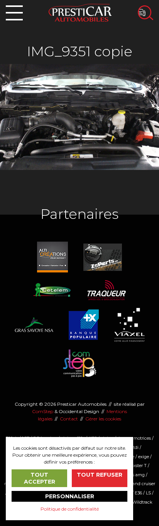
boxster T (137, 465)
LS (148, 493)
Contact (69, 419)
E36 (138, 493)
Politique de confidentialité (70, 509)
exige (143, 456)
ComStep (42, 411)
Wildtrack (142, 502)
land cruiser (143, 483)
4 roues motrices (134, 438)
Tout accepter (39, 478)
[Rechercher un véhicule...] (145, 12)
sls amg (137, 474)
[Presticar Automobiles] (80, 12)
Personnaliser (69, 496)
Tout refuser (99, 474)
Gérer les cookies (103, 419)
